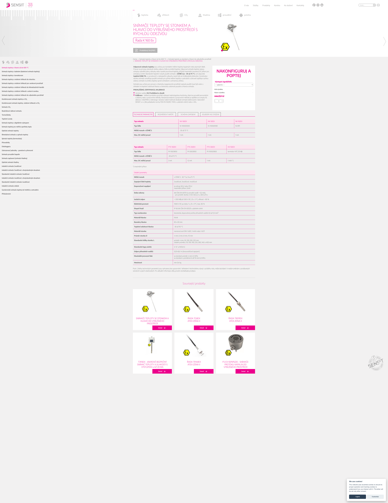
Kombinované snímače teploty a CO (14, 99)
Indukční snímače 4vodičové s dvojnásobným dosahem (21, 178)
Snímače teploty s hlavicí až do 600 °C (15, 68)
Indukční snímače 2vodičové (11, 166)
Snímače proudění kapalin (11, 154)
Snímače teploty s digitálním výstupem (15, 123)
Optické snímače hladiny (10, 162)
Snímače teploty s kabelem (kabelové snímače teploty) (21, 71)
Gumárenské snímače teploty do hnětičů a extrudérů (20, 190)
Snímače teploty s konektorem (12, 75)
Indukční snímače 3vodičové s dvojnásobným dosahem (21, 170)
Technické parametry (143, 114)
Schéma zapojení (188, 114)
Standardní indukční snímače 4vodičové (16, 182)
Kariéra (277, 5)
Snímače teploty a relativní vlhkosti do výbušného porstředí (23, 95)
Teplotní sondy (7, 119)
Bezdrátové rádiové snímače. (12, 111)
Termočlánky (6, 115)
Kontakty (300, 5)
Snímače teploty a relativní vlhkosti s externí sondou (20, 91)
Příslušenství (6, 194)
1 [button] (222, 51)
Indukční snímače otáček (10, 186)
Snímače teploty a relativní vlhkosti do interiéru (18, 79)
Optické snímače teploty (10, 131)
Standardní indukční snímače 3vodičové (15, 174)
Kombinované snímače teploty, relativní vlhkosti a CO (21, 103)
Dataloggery (6, 146)
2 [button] (225, 51)
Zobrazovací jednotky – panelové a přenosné (17, 150)
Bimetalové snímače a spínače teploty (15, 134)
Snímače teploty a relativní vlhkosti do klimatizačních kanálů (23, 87)
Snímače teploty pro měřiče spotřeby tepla (17, 127)
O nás (246, 5)
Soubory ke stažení (210, 114)
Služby (255, 5)
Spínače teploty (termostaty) (12, 138)
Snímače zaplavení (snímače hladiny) (14, 158)
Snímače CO (6, 107)
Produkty (266, 5)
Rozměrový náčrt (166, 114)
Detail (152, 309)
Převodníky (6, 142)
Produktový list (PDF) (147, 50)
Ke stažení (288, 5)
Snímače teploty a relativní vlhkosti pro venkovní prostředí (22, 83)
